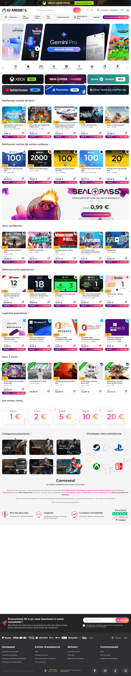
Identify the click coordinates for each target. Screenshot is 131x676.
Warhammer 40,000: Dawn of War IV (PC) (115, 382)
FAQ (36, 651)
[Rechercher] (77, 10)
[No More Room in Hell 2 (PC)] (65, 240)
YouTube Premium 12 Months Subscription (12, 295)
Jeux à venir (10, 356)
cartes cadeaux (116, 490)
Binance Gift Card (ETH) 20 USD (117, 170)
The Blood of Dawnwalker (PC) (65, 382)
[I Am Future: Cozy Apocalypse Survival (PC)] (91, 240)
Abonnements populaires (18, 269)
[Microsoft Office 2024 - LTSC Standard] (14, 327)
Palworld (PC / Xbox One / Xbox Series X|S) (13, 126)
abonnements (8, 492)
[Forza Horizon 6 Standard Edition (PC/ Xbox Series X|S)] (65, 115)
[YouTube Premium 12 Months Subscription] (14, 283)
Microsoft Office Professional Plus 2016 (63, 338)
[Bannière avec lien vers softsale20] (13, 42)
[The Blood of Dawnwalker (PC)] (65, 371)
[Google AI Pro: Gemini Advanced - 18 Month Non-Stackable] (39, 283)
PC (66, 492)
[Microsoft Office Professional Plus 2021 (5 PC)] (91, 327)
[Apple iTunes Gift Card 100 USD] (91, 158)
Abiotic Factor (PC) (37, 250)
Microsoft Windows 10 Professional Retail (115, 338)
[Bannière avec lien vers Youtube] (32, 42)
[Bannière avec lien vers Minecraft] (118, 42)
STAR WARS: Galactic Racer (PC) (89, 382)
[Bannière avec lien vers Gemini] (75, 42)
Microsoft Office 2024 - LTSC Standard (12, 338)
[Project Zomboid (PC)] (91, 115)
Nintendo (86, 492)
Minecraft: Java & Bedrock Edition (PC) (39, 126)
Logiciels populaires (15, 313)
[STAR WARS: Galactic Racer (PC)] (91, 371)
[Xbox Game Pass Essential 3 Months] (65, 283)
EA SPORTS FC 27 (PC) (38, 381)
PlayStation (72, 492)
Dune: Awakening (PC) (115, 125)
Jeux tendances (12, 225)
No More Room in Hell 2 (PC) (64, 251)
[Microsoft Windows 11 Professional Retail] (39, 327)
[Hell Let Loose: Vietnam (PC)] (14, 240)
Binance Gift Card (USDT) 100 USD (64, 170)
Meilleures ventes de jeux (18, 100)
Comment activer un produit (45, 658)
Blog (102, 651)
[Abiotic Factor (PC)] (39, 240)
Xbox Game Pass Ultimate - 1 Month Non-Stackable (91, 295)
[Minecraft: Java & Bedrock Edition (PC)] (39, 115)
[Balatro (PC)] (117, 240)
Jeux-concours (105, 655)
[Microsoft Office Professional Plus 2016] (65, 327)
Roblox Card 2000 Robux (39, 169)
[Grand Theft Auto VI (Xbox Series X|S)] (14, 371)
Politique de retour (41, 655)
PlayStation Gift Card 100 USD (13, 170)
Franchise (71, 655)
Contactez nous (40, 662)
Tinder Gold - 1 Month (115, 294)
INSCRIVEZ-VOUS (122, 620)
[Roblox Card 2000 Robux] (39, 158)
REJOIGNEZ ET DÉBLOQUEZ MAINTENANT (96, 214)
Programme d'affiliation (108, 658)
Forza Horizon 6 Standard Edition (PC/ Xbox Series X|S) (65, 126)
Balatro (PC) (111, 250)
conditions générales (102, 625)
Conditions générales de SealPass (14, 658)
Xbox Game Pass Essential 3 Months (65, 295)
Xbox (79, 492)
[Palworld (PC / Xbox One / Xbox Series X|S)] (14, 115)
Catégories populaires (16, 433)
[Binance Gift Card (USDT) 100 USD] (65, 158)
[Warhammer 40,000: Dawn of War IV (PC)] (117, 371)
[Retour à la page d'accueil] (14, 10)
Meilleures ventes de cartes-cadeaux (25, 144)
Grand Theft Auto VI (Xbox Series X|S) (14, 382)
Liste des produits (74, 651)
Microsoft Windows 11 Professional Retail (37, 338)
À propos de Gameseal (10, 651)
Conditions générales (9, 655)
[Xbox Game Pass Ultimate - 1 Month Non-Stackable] (91, 283)
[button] (128, 10)
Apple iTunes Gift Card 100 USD (91, 170)
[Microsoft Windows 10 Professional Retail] (117, 327)
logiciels (103, 492)
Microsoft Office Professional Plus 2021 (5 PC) (90, 338)
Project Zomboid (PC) (89, 125)
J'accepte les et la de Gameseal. (104, 626)
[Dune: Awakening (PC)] (117, 115)
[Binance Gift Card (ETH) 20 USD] (117, 158)
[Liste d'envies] (122, 10)
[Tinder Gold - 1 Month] (117, 283)
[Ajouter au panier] (22, 133)
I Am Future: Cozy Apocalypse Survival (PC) (90, 251)
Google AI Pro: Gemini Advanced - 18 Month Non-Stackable (39, 295)
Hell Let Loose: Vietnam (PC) (12, 251)
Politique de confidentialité (11, 662)
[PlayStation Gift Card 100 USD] (14, 158)
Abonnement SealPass (76, 658)
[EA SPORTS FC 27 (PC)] (39, 371)
